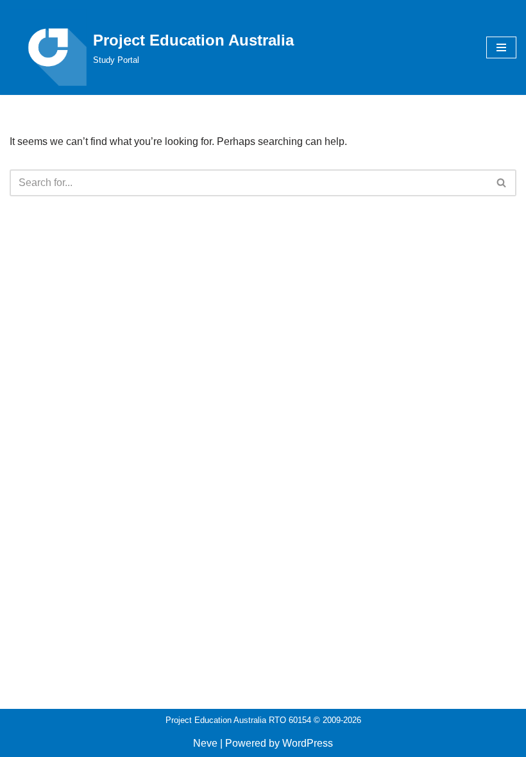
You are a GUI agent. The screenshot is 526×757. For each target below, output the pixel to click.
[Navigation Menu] (501, 47)
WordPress (307, 743)
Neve (205, 743)
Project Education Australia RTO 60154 (238, 720)
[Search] (502, 182)
